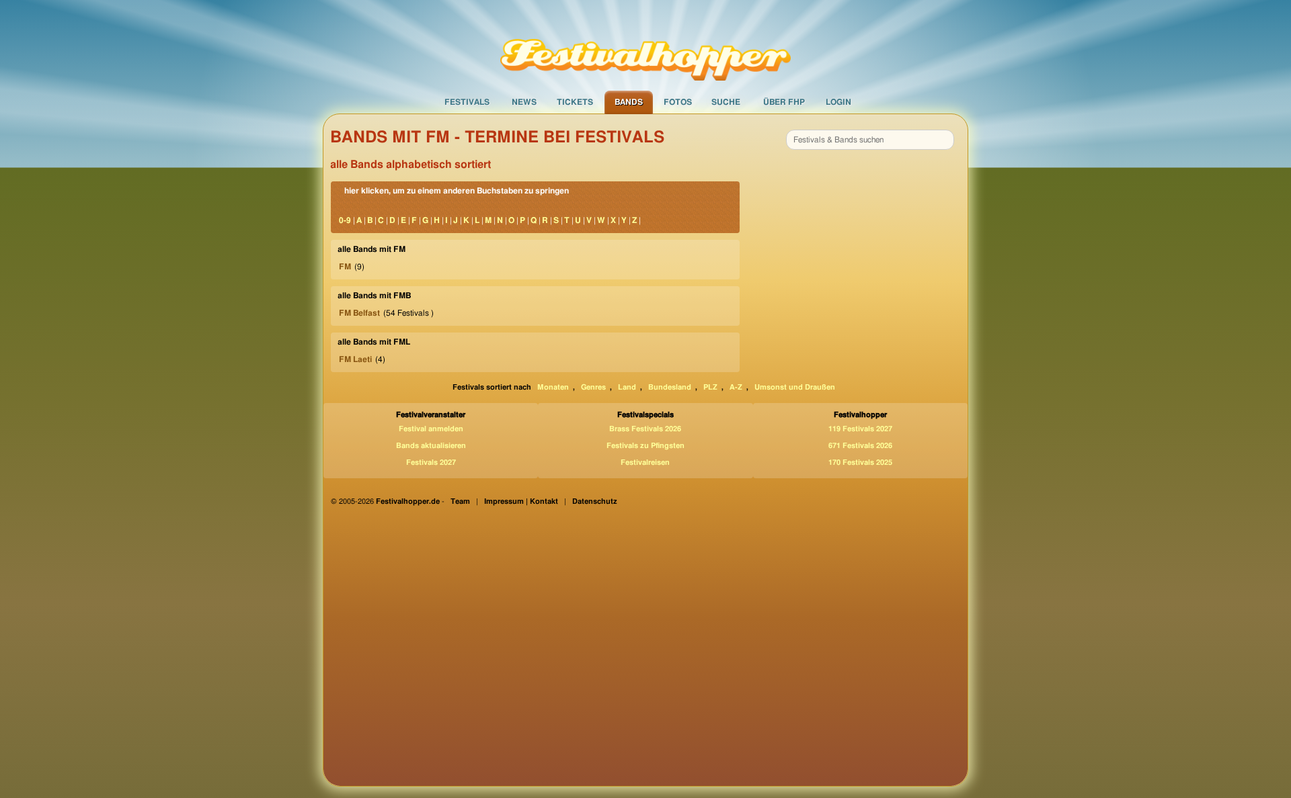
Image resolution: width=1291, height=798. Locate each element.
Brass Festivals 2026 (645, 429)
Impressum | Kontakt (521, 501)
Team (460, 501)
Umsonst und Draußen (794, 387)
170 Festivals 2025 (860, 462)
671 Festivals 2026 (860, 445)
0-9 (345, 220)
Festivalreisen (645, 462)
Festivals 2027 (431, 462)
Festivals (467, 102)
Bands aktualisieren (431, 445)
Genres (593, 387)
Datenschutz (594, 501)
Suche (725, 102)
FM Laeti (355, 359)
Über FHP (784, 102)
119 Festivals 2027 (860, 429)
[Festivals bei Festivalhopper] (645, 45)
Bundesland (669, 387)
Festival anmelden (431, 429)
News (524, 102)
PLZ (710, 387)
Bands (629, 102)
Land (627, 387)
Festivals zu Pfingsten (645, 445)
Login (838, 102)
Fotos (678, 102)
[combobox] (870, 140)
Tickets (575, 102)
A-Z (736, 387)
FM (345, 267)
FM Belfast (359, 313)
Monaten (553, 387)
